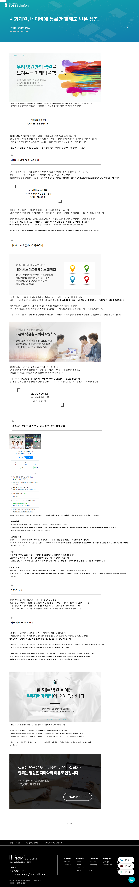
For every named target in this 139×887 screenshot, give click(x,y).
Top (131, 879)
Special (79, 862)
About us (67, 862)
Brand (78, 865)
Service (80, 858)
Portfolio (93, 858)
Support (107, 858)
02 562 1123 (17, 871)
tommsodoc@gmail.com (28, 874)
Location (67, 865)
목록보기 (69, 823)
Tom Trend (107, 865)
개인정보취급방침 (31, 842)
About (67, 858)
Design (78, 870)
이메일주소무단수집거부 (53, 842)
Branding (92, 862)
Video (91, 870)
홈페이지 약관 (14, 842)
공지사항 (106, 862)
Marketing (80, 868)
